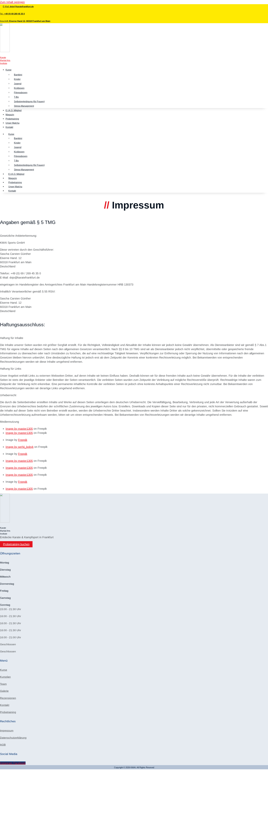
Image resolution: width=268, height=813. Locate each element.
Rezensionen (8, 698)
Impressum (6, 730)
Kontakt (9, 127)
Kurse (8, 70)
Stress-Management (24, 106)
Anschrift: (25, 21)
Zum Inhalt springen (12, 2)
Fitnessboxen (20, 92)
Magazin (10, 114)
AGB (3, 744)
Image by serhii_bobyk (20, 446)
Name (4, 786)
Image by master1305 (19, 428)
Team (3, 684)
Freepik (22, 439)
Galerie (4, 691)
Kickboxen (19, 88)
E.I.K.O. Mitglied (13, 110)
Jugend (17, 83)
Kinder (17, 79)
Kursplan (5, 676)
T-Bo (16, 97)
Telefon (5, 791)
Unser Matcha (12, 123)
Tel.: (12, 14)
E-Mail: (18, 6)
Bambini (18, 75)
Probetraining (12, 119)
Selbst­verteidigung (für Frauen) (29, 101)
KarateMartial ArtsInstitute (5, 60)
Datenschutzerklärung (13, 737)
